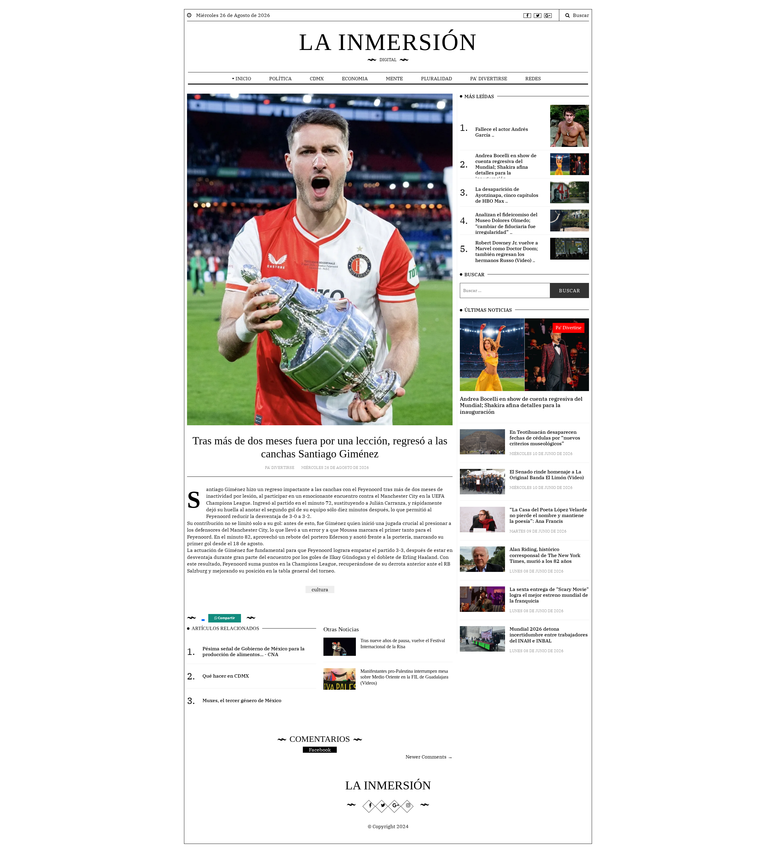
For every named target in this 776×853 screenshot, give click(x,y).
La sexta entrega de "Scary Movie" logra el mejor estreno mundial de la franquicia (549, 595)
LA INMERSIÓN (388, 42)
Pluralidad (436, 78)
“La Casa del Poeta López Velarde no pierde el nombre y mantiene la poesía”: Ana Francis (548, 515)
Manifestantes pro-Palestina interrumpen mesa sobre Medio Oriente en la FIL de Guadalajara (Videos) (404, 677)
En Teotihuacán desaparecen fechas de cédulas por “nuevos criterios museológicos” (545, 437)
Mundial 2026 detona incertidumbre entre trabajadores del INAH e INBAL (549, 634)
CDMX (317, 78)
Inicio (243, 78)
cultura (320, 589)
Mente (394, 78)
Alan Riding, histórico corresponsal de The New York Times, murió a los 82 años (545, 555)
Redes (533, 78)
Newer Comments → (429, 757)
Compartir (226, 618)
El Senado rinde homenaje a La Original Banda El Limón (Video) (547, 474)
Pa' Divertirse (488, 78)
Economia (355, 78)
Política (280, 78)
